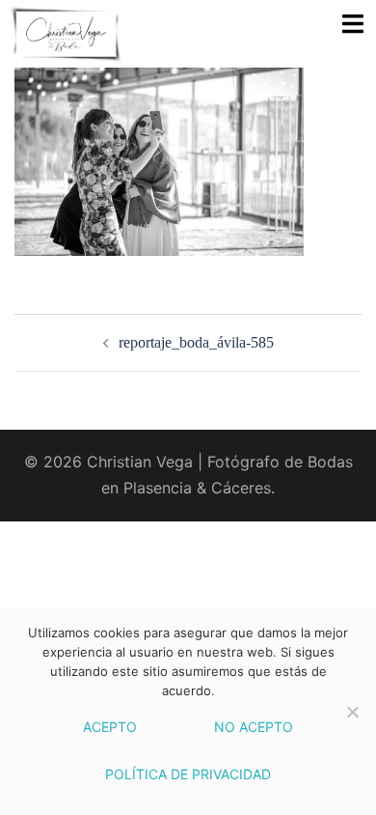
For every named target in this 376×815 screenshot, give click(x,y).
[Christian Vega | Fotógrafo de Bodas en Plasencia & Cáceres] (96, 34)
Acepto (110, 726)
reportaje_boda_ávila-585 (196, 342)
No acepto (253, 726)
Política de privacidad (188, 774)
